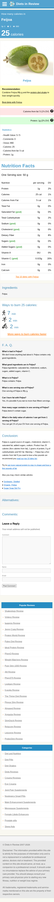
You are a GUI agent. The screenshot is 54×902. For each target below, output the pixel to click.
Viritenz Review (12, 617)
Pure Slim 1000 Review (16, 666)
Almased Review (13, 708)
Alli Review (10, 672)
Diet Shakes (10, 766)
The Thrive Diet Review (16, 696)
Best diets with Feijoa (12, 102)
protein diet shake (38, 92)
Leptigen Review (12, 684)
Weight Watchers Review (16, 660)
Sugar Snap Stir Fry (12, 488)
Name (4, 567)
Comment (5, 535)
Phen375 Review (13, 678)
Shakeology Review (14, 611)
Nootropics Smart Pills (15, 796)
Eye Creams (10, 784)
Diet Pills (9, 760)
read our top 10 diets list (27, 458)
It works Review (12, 690)
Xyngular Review (13, 714)
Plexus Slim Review (14, 702)
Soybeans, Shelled (12, 481)
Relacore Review (13, 727)
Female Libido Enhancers (17, 814)
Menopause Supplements (17, 808)
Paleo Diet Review (13, 641)
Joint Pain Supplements (16, 790)
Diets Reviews (11, 772)
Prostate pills (11, 820)
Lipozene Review (13, 733)
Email (4, 575)
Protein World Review (15, 635)
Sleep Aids (10, 827)
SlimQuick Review (13, 721)
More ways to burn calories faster (27, 334)
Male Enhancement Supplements (20, 802)
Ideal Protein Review (14, 648)
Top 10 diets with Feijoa (27, 277)
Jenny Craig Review (14, 629)
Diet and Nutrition (13, 754)
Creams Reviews (13, 778)
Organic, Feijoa (10, 485)
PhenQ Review (12, 654)
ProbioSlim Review (14, 739)
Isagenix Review (12, 623)
